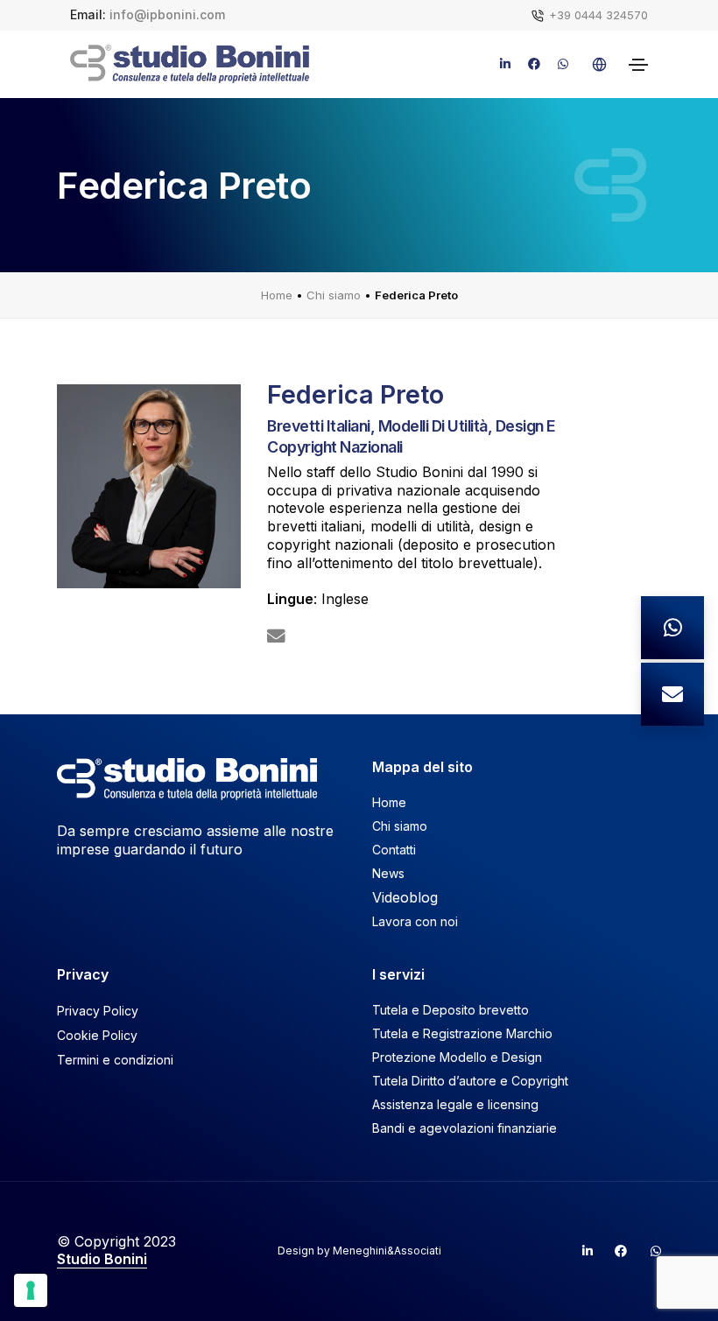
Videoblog (405, 897)
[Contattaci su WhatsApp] (672, 627)
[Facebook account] (614, 1251)
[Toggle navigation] (638, 65)
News (388, 873)
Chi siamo (333, 295)
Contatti (394, 849)
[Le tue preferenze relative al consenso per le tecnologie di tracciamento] (30, 1290)
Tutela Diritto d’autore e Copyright (470, 1080)
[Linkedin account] (580, 1251)
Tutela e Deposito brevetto (450, 1009)
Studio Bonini (102, 1259)
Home (276, 295)
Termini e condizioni (115, 1059)
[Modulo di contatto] (672, 694)
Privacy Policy (97, 1010)
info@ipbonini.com (167, 14)
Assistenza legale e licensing (455, 1104)
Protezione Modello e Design (457, 1057)
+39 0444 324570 (598, 15)
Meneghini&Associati (387, 1250)
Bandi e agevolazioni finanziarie (464, 1128)
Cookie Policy (97, 1035)
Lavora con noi (415, 921)
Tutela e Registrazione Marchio (462, 1033)
